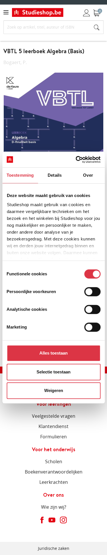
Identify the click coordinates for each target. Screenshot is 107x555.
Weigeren (53, 390)
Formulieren (53, 436)
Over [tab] (88, 175)
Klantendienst (53, 426)
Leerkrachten (53, 482)
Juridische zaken (53, 548)
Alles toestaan (53, 353)
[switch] (92, 291)
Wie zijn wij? (53, 507)
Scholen (53, 461)
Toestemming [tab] (20, 175)
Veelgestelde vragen (53, 416)
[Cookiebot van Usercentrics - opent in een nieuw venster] (76, 159)
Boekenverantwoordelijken (53, 472)
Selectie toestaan (53, 371)
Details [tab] (55, 175)
